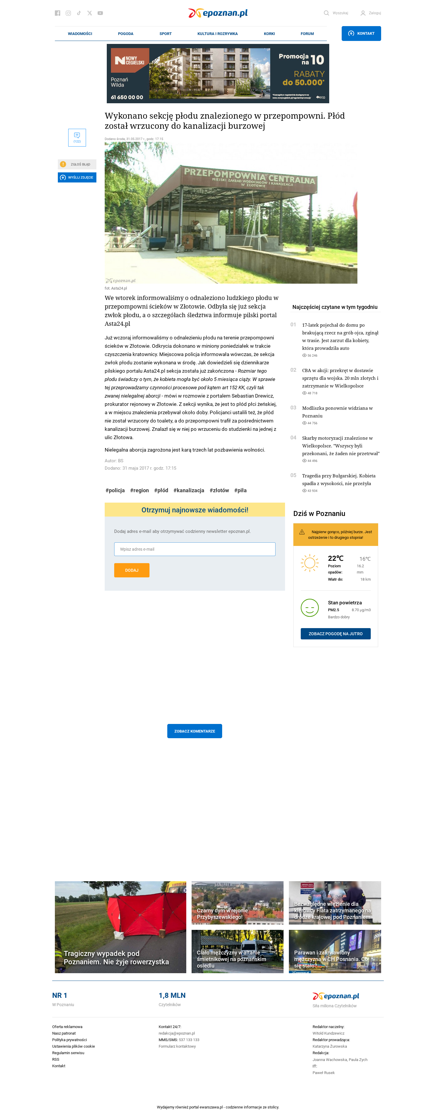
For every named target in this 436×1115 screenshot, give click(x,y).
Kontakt (366, 33)
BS (120, 460)
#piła (240, 490)
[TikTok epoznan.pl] (79, 13)
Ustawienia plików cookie (73, 1046)
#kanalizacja (189, 490)
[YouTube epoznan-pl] (100, 13)
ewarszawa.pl (211, 1107)
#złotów (219, 490)
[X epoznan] (89, 13)
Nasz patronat (64, 1033)
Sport (166, 33)
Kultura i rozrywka (218, 33)
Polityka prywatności (69, 1039)
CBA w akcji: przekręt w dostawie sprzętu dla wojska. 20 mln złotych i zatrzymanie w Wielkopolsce (340, 378)
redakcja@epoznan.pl (177, 1033)
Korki (269, 33)
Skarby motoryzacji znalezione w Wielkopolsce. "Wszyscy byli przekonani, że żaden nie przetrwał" (341, 445)
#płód (161, 490)
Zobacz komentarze (194, 731)
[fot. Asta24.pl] (195, 213)
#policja (115, 490)
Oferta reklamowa (67, 1026)
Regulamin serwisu (68, 1052)
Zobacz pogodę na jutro (336, 633)
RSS (55, 1059)
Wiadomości (80, 33)
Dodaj (132, 570)
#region (139, 490)
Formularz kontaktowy (177, 1046)
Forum (307, 33)
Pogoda (125, 33)
